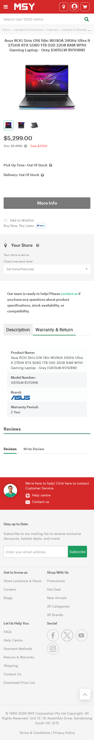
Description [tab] (18, 329)
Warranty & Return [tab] (54, 329)
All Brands (55, 615)
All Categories (58, 606)
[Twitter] (68, 640)
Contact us (40, 502)
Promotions (56, 581)
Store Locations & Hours (23, 581)
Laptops (52, 29)
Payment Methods (18, 649)
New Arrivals (57, 598)
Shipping (11, 665)
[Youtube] (82, 640)
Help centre (41, 495)
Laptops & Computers (29, 29)
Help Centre (13, 640)
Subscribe (77, 551)
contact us (69, 294)
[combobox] (47, 18)
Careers (10, 589)
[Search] (86, 19)
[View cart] (85, 6)
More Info (47, 203)
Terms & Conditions (34, 733)
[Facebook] (54, 640)
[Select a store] (63, 6)
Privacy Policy (64, 733)
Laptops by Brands (74, 29)
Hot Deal (54, 589)
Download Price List (19, 682)
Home (6, 29)
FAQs (8, 632)
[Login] (74, 6)
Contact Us (12, 674)
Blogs (8, 598)
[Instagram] (53, 653)
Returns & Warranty (19, 657)
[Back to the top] (85, 694)
